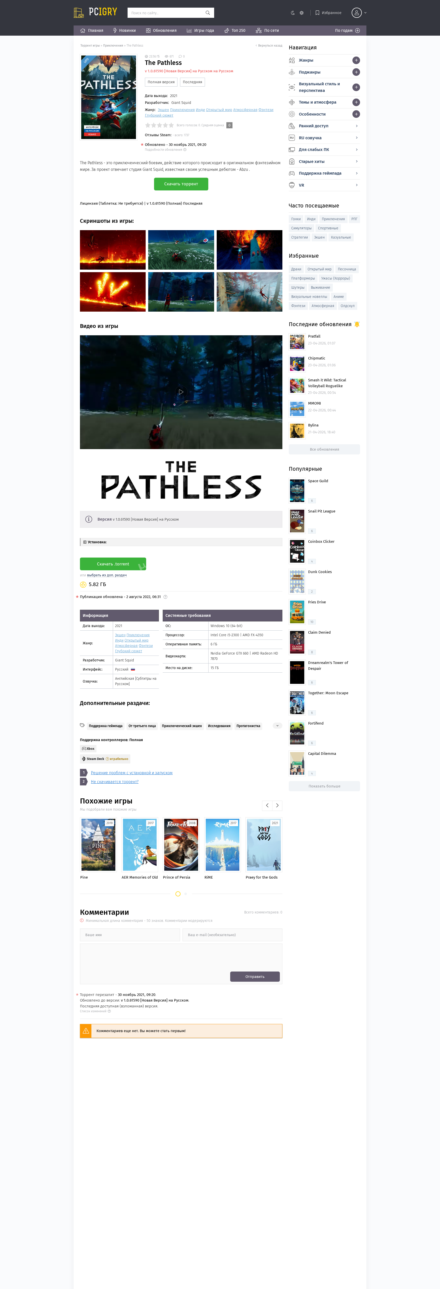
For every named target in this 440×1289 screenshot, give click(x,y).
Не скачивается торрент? (115, 781)
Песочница (347, 269)
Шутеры (298, 287)
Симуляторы (301, 228)
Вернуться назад (270, 45)
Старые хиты (312, 161)
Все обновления (324, 449)
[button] (178, 893)
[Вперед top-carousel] (277, 806)
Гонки (296, 219)
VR (301, 185)
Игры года (204, 30)
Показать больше (324, 786)
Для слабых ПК (314, 149)
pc (103, 13)
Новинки (127, 30)
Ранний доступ (313, 126)
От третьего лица (142, 726)
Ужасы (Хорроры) (335, 278)
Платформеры (303, 278)
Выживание (320, 287)
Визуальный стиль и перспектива (319, 87)
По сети (271, 30)
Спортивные (328, 228)
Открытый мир (219, 109)
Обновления (165, 30)
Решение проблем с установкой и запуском (132, 772)
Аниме (339, 297)
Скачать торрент (181, 184)
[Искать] (207, 13)
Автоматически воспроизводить (110, 445)
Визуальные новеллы (309, 297)
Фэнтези (265, 109)
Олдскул (348, 306)
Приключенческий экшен (182, 726)
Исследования (219, 726)
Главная (95, 30)
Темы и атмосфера (317, 102)
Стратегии (299, 237)
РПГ (354, 219)
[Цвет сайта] (297, 13)
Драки (296, 269)
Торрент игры (90, 45)
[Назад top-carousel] (267, 806)
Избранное (331, 12)
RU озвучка (310, 138)
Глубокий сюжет (159, 115)
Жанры (306, 60)
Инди (200, 109)
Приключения (113, 45)
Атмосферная (245, 109)
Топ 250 (238, 30)
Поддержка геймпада (105, 726)
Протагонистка (248, 726)
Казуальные (341, 237)
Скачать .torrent (113, 564)
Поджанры (310, 72)
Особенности (312, 114)
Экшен (163, 109)
